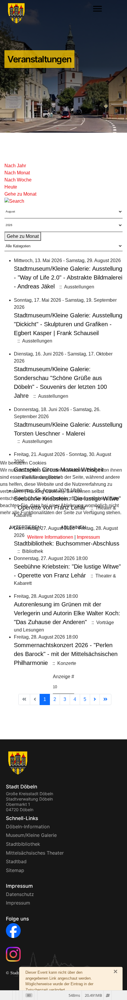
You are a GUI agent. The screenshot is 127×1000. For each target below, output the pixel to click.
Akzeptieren (25, 527)
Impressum (88, 537)
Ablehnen (73, 527)
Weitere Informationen (50, 537)
